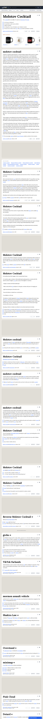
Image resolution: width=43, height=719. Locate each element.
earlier (30, 229)
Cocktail (12, 197)
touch (26, 701)
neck (8, 180)
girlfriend (15, 437)
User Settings (39, 10)
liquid (30, 210)
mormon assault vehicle (6, 608)
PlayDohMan (11, 384)
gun (29, 347)
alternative (23, 20)
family (4, 600)
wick (9, 344)
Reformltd (9, 624)
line (24, 603)
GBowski (10, 232)
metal (15, 95)
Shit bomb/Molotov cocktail (13, 164)
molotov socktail (19, 165)
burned (25, 229)
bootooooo (14, 526)
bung (7, 59)
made (8, 264)
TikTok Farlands (5, 572)
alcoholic (17, 433)
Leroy (5, 653)
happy (15, 703)
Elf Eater (8, 655)
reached (6, 570)
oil (11, 259)
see (24, 564)
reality (21, 301)
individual (8, 717)
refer (28, 618)
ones (11, 485)
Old (24, 264)
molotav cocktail (23, 164)
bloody (17, 552)
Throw (5, 197)
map (4, 665)
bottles (12, 519)
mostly (8, 665)
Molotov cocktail (5, 350)
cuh (19, 472)
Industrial (28, 604)
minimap (4, 673)
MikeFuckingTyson (12, 444)
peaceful (12, 359)
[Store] (38, 7)
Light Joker (11, 350)
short (30, 95)
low (31, 566)
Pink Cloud (4, 707)
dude (20, 703)
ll (23, 523)
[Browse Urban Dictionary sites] (5, 7)
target (4, 182)
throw (8, 519)
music (5, 539)
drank (9, 470)
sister (22, 653)
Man (5, 491)
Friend (5, 667)
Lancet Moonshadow (12, 267)
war (16, 28)
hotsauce (17, 470)
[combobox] (23, 7)
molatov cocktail (31, 164)
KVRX (12, 608)
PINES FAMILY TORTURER (13, 572)
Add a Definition (32, 10)
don (20, 28)
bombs (27, 20)
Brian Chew (11, 31)
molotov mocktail (11, 165)
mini (17, 599)
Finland (14, 188)
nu (10, 552)
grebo (4, 555)
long (15, 717)
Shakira (24, 620)
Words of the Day (5, 10)
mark (7, 422)
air (19, 197)
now (14, 620)
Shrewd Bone (11, 200)
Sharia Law (10, 618)
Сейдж (10, 316)
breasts (28, 433)
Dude (5, 488)
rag (14, 179)
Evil (21, 347)
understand (6, 650)
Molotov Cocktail (5, 31)
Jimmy (10, 138)
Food (17, 10)
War (27, 103)
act (5, 485)
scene (18, 539)
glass (14, 342)
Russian (36, 101)
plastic (16, 59)
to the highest (20, 650)
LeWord (8, 673)
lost (16, 717)
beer (10, 519)
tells (11, 665)
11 (38, 653)
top (33, 259)
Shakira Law (5, 624)
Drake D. (10, 493)
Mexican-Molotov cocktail (16, 163)
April (5, 130)
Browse (10, 10)
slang (8, 359)
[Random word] (35, 7)
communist (5, 103)
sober (7, 701)
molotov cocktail (5, 138)
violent (11, 136)
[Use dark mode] (40, 7)
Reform (16, 618)
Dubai (19, 620)
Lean (4, 470)
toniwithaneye (9, 707)
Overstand (4, 655)
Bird (6, 382)
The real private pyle (12, 424)
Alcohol (22, 10)
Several (37, 420)
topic (11, 650)
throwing (22, 136)
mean (37, 362)
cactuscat (7, 555)
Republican (19, 309)
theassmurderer (11, 367)
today (12, 382)
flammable (29, 342)
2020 (5, 365)
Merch (38, 31)
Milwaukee (5, 359)
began (18, 136)
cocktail (6, 20)
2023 (10, 309)
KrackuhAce (11, 476)
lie (31, 299)
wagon (14, 599)
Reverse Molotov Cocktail (28, 163)
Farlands (14, 570)
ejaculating (23, 485)
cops (15, 422)
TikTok (11, 570)
